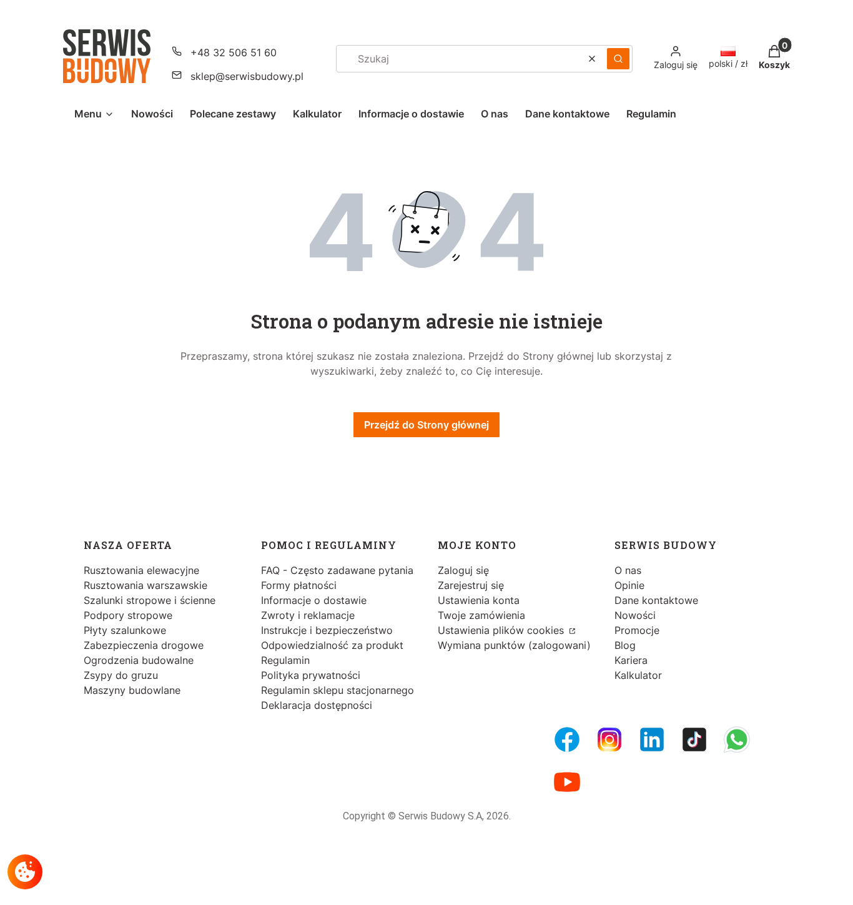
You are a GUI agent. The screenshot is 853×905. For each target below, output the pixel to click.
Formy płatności (299, 585)
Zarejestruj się (471, 585)
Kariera (631, 660)
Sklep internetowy (422, 886)
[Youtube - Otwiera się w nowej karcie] (567, 782)
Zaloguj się (463, 570)
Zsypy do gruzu (121, 675)
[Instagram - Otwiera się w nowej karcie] (609, 739)
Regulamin (285, 660)
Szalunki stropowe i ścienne (149, 600)
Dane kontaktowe (656, 600)
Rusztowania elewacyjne (141, 570)
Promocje (636, 630)
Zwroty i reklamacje (308, 615)
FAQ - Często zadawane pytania (337, 570)
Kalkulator (638, 675)
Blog (625, 645)
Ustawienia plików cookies (502, 630)
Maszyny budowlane (132, 690)
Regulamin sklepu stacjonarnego (337, 690)
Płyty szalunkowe (125, 630)
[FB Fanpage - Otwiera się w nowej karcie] (567, 739)
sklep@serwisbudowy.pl (246, 76)
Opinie (629, 585)
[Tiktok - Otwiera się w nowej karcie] (694, 739)
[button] (618, 58)
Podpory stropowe (128, 615)
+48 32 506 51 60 (233, 52)
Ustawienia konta (479, 600)
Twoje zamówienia (481, 615)
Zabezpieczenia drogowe (144, 645)
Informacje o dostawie (314, 600)
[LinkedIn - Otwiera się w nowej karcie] (652, 739)
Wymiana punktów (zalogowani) (514, 645)
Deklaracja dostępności (316, 705)
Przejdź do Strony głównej (426, 424)
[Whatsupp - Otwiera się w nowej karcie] (736, 739)
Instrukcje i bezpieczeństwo (327, 630)
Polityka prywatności (310, 675)
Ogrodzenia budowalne (139, 660)
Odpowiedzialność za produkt (332, 645)
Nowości (635, 615)
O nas (627, 570)
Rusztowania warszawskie (145, 585)
